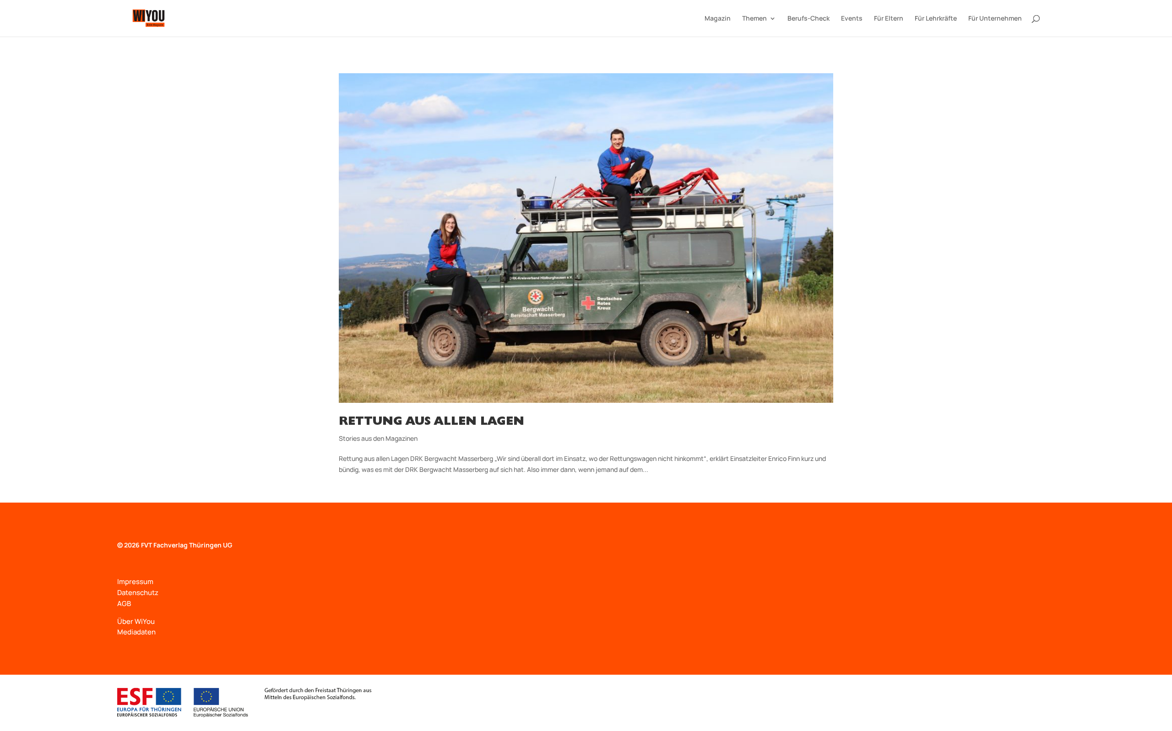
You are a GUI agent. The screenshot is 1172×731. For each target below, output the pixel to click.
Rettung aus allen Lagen (431, 422)
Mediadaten (136, 632)
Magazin (718, 18)
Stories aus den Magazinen (378, 438)
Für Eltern (888, 18)
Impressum (135, 581)
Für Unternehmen (995, 18)
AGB (124, 603)
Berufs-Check (808, 18)
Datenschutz (137, 592)
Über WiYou (136, 621)
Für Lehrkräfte (936, 18)
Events (852, 18)
